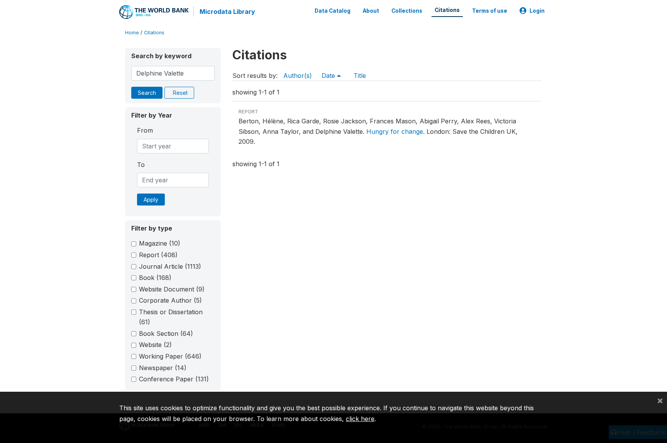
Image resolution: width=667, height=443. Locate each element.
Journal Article (170, 266)
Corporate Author (170, 300)
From (145, 130)
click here (360, 419)
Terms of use (489, 11)
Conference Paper (174, 379)
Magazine (159, 243)
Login (537, 11)
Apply (151, 199)
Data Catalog (332, 11)
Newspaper (162, 368)
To (141, 164)
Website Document (172, 289)
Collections (406, 11)
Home (132, 32)
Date (329, 75)
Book (155, 277)
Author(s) (297, 75)
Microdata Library (227, 11)
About (371, 11)
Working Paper (170, 356)
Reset (180, 92)
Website (155, 345)
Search (147, 92)
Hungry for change (394, 131)
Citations (447, 10)
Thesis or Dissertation (171, 317)
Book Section (166, 333)
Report (158, 255)
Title (360, 75)
